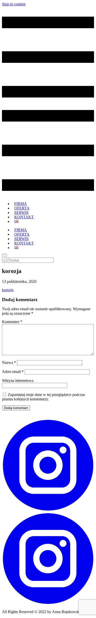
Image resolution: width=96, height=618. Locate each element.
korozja (8, 290)
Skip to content (13, 4)
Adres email (13, 372)
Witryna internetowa (17, 380)
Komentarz (12, 322)
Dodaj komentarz (16, 408)
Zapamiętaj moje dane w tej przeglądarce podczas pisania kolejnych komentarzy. (43, 396)
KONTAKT (24, 217)
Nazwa (9, 362)
